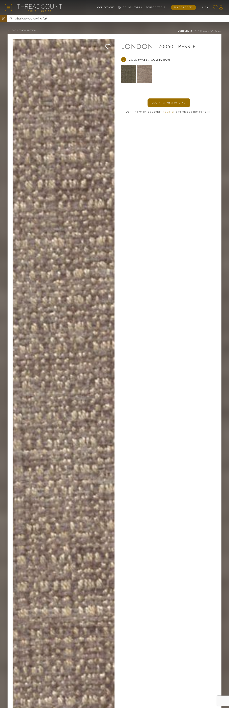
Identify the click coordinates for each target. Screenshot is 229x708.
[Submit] (11, 18)
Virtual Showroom (209, 31)
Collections (105, 7)
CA (207, 7)
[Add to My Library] (107, 46)
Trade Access (183, 7)
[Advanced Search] (3, 18)
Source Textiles (156, 7)
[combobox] (122, 18)
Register (169, 111)
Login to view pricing (169, 102)
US (201, 7)
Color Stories (132, 7)
